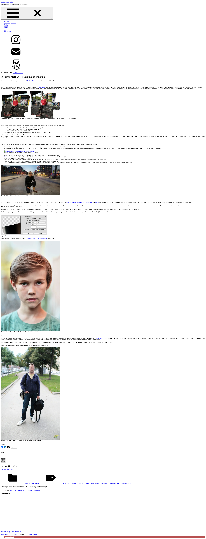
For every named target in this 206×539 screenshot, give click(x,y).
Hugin (97, 202)
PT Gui (82, 202)
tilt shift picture (99, 338)
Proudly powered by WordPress (9, 534)
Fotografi (31, 483)
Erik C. (14, 73)
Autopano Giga (89, 202)
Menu (51, 18)
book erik (6, 28)
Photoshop (69, 202)
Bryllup (6, 24)
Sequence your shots (9, 156)
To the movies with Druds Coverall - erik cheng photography (24, 490)
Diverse (27, 483)
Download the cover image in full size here (36, 238)
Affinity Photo (76, 202)
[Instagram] (16, 45)
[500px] (16, 70)
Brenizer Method (31, 80)
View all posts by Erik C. (7, 469)
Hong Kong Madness (7, 532)
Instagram (6, 27)
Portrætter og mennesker (10, 23)
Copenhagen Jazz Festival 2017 (11, 531)
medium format (41, 87)
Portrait (102, 483)
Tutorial (37, 483)
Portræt (106, 483)
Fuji (88, 483)
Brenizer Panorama (82, 483)
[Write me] (16, 57)
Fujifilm (92, 483)
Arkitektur (6, 21)
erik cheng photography (7, 2)
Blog (5, 30)
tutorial (129, 483)
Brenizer (65, 483)
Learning (97, 483)
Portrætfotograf (112, 483)
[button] (9, 537)
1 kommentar (19, 73)
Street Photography (122, 483)
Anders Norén (33, 534)
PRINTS (6, 26)
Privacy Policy (7, 31)
